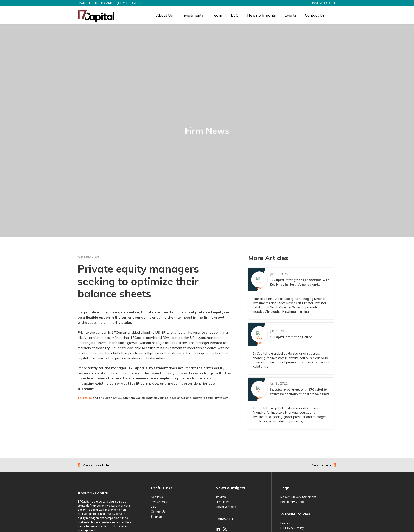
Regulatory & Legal (292, 501)
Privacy (285, 523)
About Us (164, 15)
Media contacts (226, 506)
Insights (221, 496)
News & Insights (261, 15)
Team (217, 15)
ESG (234, 15)
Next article (322, 465)
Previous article (95, 465)
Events (290, 15)
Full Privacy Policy (292, 528)
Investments (192, 15)
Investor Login (324, 3)
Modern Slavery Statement (298, 496)
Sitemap (156, 516)
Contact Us (315, 15)
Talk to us (85, 397)
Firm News (222, 501)
